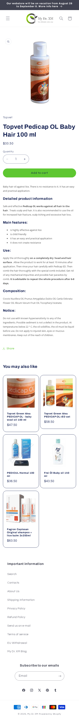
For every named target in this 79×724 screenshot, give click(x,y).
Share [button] (10, 348)
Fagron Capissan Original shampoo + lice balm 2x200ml (19, 532)
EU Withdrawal (17, 643)
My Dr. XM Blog (17, 651)
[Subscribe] (60, 675)
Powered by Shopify (50, 714)
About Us (13, 591)
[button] (7, 18)
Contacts (13, 582)
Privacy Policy (16, 608)
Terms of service (17, 634)
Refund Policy (16, 617)
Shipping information (21, 600)
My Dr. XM (33, 714)
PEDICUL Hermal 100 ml (20, 474)
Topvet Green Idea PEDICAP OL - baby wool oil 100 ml (19, 416)
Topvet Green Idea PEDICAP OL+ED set (57, 415)
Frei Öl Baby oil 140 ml (56, 474)
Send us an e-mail (19, 625)
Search (12, 574)
